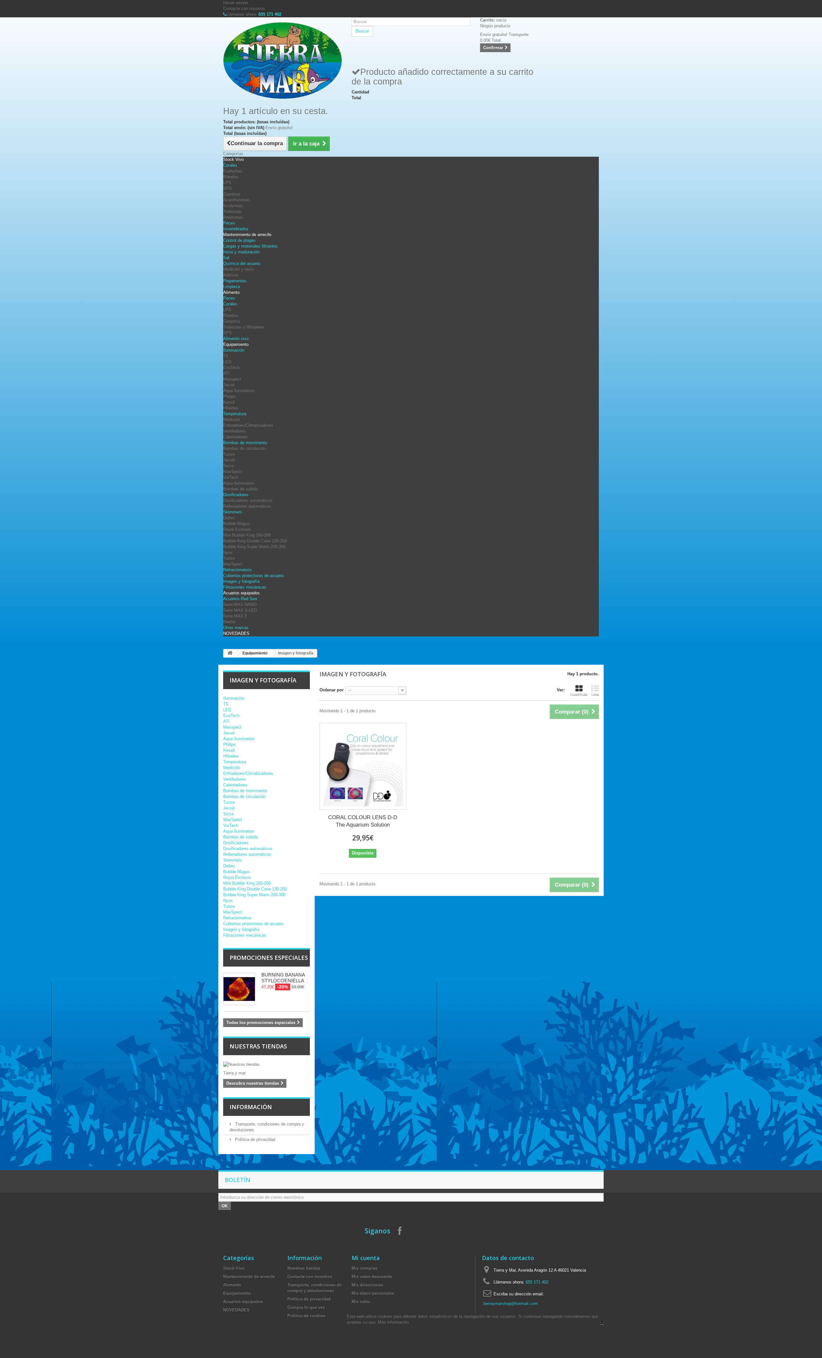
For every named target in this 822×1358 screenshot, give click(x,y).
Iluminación (233, 350)
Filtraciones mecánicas (244, 587)
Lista (595, 695)
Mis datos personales (373, 1293)
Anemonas (233, 217)
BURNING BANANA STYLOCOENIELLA (283, 977)
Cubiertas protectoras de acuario (253, 575)
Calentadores (235, 436)
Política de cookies (306, 1315)
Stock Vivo (233, 159)
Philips (229, 396)
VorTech (230, 477)
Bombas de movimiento (245, 442)
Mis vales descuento (372, 1276)
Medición (231, 419)
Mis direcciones (367, 1285)
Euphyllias (232, 171)
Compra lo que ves (306, 1307)
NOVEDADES (236, 633)
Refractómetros (237, 569)
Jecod (228, 384)
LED (227, 361)
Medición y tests (238, 269)
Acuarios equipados (241, 593)
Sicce (228, 465)
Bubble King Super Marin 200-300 (254, 546)
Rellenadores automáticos (247, 506)
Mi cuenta (366, 1258)
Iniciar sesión (235, 2)
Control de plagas (239, 240)
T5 (225, 356)
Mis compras (364, 1268)
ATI (226, 373)
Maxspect (232, 379)
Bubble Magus (236, 523)
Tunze (229, 454)
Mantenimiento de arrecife (247, 234)
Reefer (229, 621)
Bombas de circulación (244, 448)
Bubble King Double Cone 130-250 (255, 541)
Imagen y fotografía (241, 581)
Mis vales (361, 1301)
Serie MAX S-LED (240, 610)
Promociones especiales (269, 957)
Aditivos (230, 275)
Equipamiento (236, 344)
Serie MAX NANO (240, 604)
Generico (231, 321)
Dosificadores (236, 494)
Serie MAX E (235, 616)
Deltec (229, 517)
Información (251, 1107)
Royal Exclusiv (237, 529)
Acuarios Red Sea (240, 598)
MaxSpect (232, 471)
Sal (226, 257)
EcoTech (231, 367)
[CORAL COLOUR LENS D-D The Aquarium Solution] (363, 766)
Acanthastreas (236, 199)
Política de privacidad (254, 1139)
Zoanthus (231, 194)
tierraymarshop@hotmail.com (510, 1303)
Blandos (230, 176)
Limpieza (231, 286)
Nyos (228, 552)
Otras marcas (236, 627)
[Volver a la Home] (230, 653)
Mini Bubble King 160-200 (247, 535)
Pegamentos (235, 280)
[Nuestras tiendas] (266, 1064)
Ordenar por (331, 690)
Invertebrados (236, 228)
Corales (230, 165)
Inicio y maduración (241, 252)
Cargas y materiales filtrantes (250, 246)
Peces (229, 223)
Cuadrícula (578, 695)
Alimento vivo (236, 338)
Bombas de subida (240, 488)
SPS (227, 188)
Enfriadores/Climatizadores (248, 425)
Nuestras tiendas (258, 1046)
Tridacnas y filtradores (244, 327)
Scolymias (233, 205)
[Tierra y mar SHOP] (282, 60)
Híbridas (231, 408)
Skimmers (232, 512)
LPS (227, 182)
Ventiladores (234, 431)
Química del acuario (241, 263)
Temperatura (234, 413)
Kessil (229, 402)
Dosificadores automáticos (248, 500)
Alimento (231, 292)
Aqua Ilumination (238, 390)
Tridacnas (232, 211)
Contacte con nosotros (244, 8)
